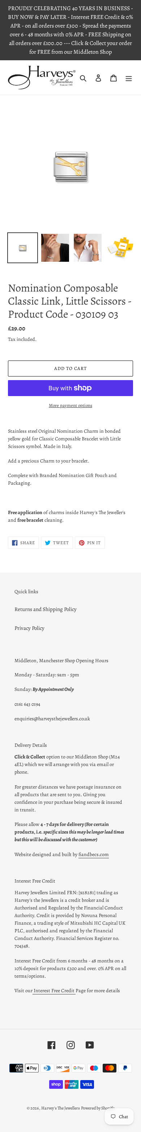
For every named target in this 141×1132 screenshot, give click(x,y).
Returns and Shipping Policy (45, 609)
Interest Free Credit (54, 990)
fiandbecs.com (93, 854)
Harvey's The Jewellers (60, 1108)
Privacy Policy (29, 628)
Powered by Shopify (97, 1108)
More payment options (70, 405)
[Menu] (128, 77)
